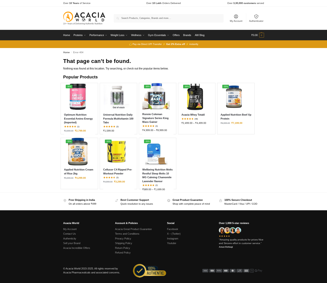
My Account (236, 21)
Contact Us (69, 233)
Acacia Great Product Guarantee (133, 229)
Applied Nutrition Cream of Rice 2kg (78, 171)
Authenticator (256, 21)
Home (66, 52)
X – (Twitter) (174, 233)
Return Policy (122, 247)
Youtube (171, 243)
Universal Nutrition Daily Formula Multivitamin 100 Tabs (118, 118)
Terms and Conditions (127, 233)
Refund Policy (123, 252)
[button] (257, 35)
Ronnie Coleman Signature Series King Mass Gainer (155, 118)
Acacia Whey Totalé (193, 114)
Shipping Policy (123, 243)
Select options (79, 138)
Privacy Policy (123, 238)
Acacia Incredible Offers (76, 247)
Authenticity (69, 238)
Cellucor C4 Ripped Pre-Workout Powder (117, 171)
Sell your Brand (71, 243)
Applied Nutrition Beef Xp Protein (236, 116)
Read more (118, 138)
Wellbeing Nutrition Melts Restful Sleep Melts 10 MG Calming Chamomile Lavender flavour (157, 175)
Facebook (172, 229)
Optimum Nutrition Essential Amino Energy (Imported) (78, 118)
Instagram (172, 238)
